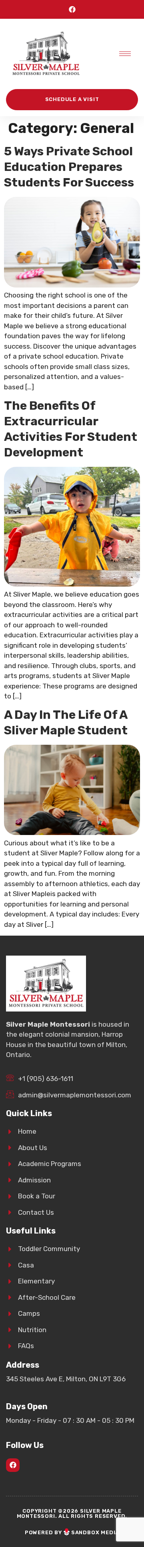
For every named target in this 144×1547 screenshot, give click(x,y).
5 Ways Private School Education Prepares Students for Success (69, 167)
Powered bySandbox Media (72, 1532)
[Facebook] (72, 9)
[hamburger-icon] (125, 53)
